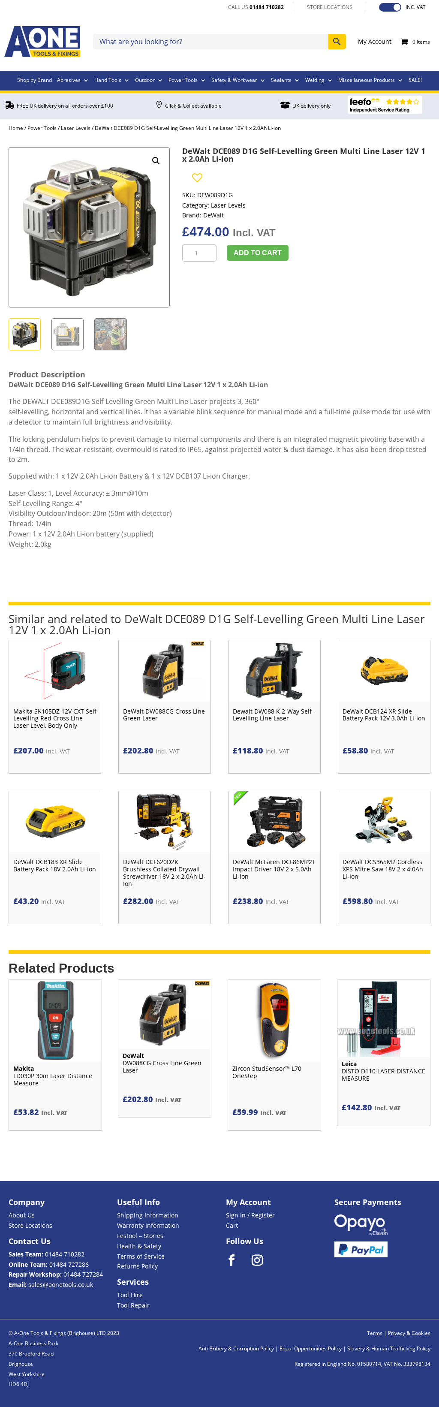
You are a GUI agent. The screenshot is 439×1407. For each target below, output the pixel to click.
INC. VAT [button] (416, 7)
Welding (315, 81)
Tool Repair (133, 1305)
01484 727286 (69, 1264)
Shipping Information (147, 1215)
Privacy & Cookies (409, 1333)
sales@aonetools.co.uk (60, 1284)
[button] (156, 161)
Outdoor (145, 81)
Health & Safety (139, 1246)
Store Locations (30, 1225)
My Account (374, 42)
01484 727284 (83, 1274)
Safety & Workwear (234, 81)
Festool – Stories (140, 1236)
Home (16, 128)
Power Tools (183, 81)
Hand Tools (107, 81)
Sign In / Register (250, 1215)
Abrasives (69, 81)
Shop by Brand (34, 81)
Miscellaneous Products (366, 81)
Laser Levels (75, 128)
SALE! (415, 81)
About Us (22, 1215)
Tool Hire (130, 1295)
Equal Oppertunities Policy (311, 1348)
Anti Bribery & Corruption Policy (236, 1348)
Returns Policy (137, 1266)
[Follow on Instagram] (263, 1260)
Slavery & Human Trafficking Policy (388, 1348)
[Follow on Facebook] (237, 1260)
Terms (374, 1333)
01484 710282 (64, 1254)
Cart (232, 1225)
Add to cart (258, 252)
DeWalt (213, 215)
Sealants (281, 81)
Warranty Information (148, 1225)
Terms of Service (141, 1256)
